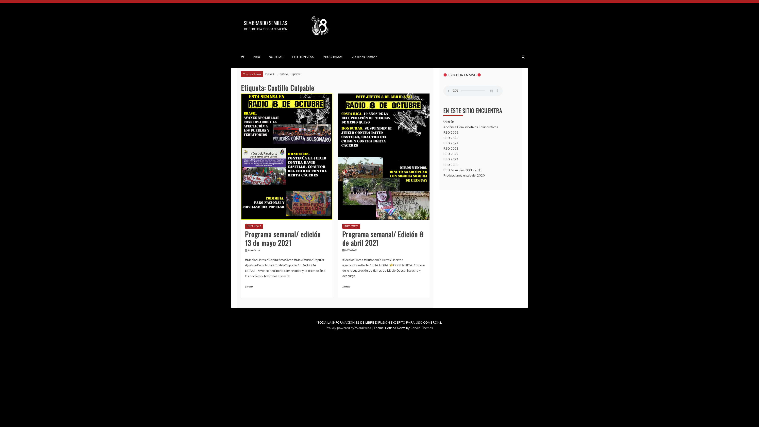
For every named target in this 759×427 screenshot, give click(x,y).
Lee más (249, 286)
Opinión (448, 122)
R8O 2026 (451, 132)
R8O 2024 (451, 143)
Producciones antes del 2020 (464, 175)
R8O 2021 (254, 226)
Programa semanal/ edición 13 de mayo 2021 (283, 238)
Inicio (256, 57)
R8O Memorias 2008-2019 (462, 170)
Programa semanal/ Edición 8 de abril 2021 (383, 238)
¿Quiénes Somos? (364, 57)
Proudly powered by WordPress (349, 328)
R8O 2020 (451, 165)
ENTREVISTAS (303, 57)
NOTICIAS (276, 57)
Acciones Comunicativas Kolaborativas (470, 127)
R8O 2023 (451, 148)
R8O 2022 (451, 154)
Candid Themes (422, 328)
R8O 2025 (451, 138)
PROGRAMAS (333, 57)
